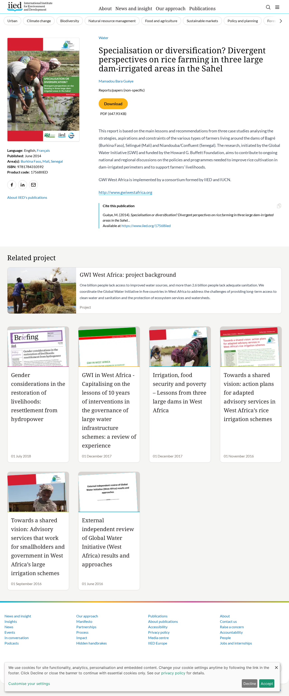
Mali (45, 161)
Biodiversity (69, 21)
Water (103, 37)
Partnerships (86, 627)
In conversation (17, 637)
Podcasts (12, 643)
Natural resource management (112, 21)
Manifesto (84, 621)
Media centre (158, 637)
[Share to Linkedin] (22, 184)
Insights (11, 621)
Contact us (228, 621)
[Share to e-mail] (33, 184)
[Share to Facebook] (11, 184)
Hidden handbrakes (91, 643)
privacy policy (173, 673)
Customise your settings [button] (29, 683)
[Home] (29, 7)
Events (10, 632)
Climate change (39, 21)
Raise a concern (232, 627)
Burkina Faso (31, 161)
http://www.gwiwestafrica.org (125, 192)
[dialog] (142, 676)
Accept (267, 683)
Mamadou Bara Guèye (116, 81)
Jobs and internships (236, 643)
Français (43, 150)
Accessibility (158, 627)
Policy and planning (243, 21)
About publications (163, 621)
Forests (273, 21)
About (105, 8)
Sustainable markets (202, 21)
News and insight (133, 8)
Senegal (57, 161)
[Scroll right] (280, 21)
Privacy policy (159, 632)
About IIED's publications (27, 197)
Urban (12, 21)
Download (113, 103)
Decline (249, 683)
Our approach (171, 8)
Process (82, 632)
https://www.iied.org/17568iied (146, 225)
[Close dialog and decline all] (276, 665)
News (9, 627)
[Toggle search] (268, 7)
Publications (202, 8)
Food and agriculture (161, 21)
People (225, 637)
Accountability (231, 632)
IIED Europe (157, 643)
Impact (81, 637)
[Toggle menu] (277, 7)
